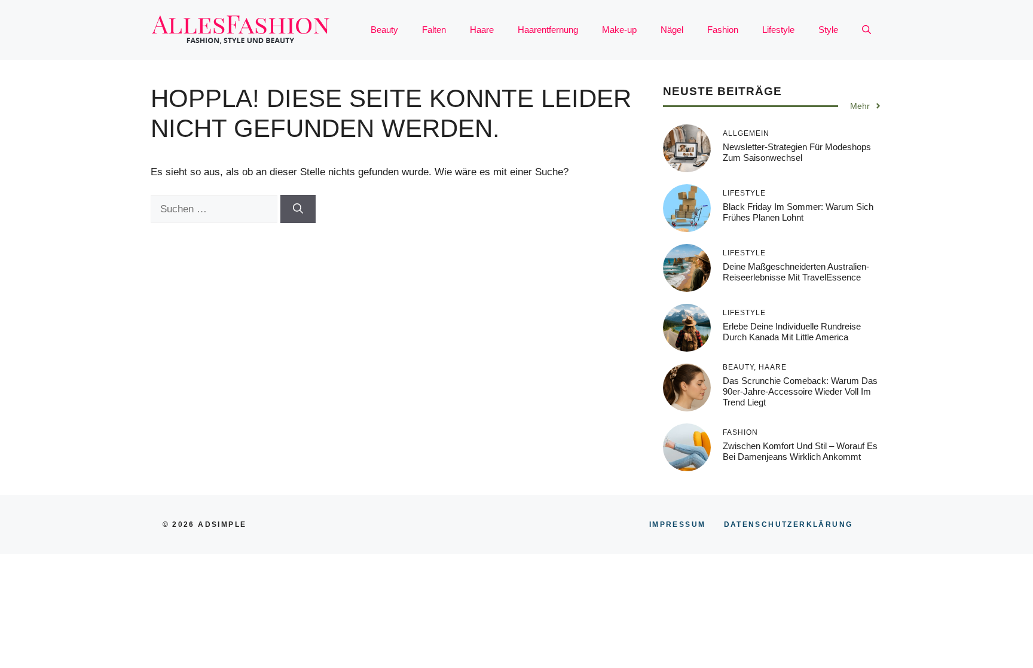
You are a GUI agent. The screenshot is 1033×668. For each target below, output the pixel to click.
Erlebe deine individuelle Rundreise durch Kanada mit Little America (792, 331)
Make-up (619, 30)
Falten (434, 30)
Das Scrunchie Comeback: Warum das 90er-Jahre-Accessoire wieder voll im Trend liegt (800, 391)
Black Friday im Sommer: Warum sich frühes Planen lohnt (798, 212)
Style (828, 30)
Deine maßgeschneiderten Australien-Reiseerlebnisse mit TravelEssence (796, 271)
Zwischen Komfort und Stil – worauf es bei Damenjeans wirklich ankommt (800, 451)
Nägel (672, 30)
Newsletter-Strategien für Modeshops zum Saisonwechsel (797, 152)
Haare (482, 30)
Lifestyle (778, 30)
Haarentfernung (548, 30)
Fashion (722, 30)
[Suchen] (298, 209)
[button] (866, 30)
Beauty (384, 30)
